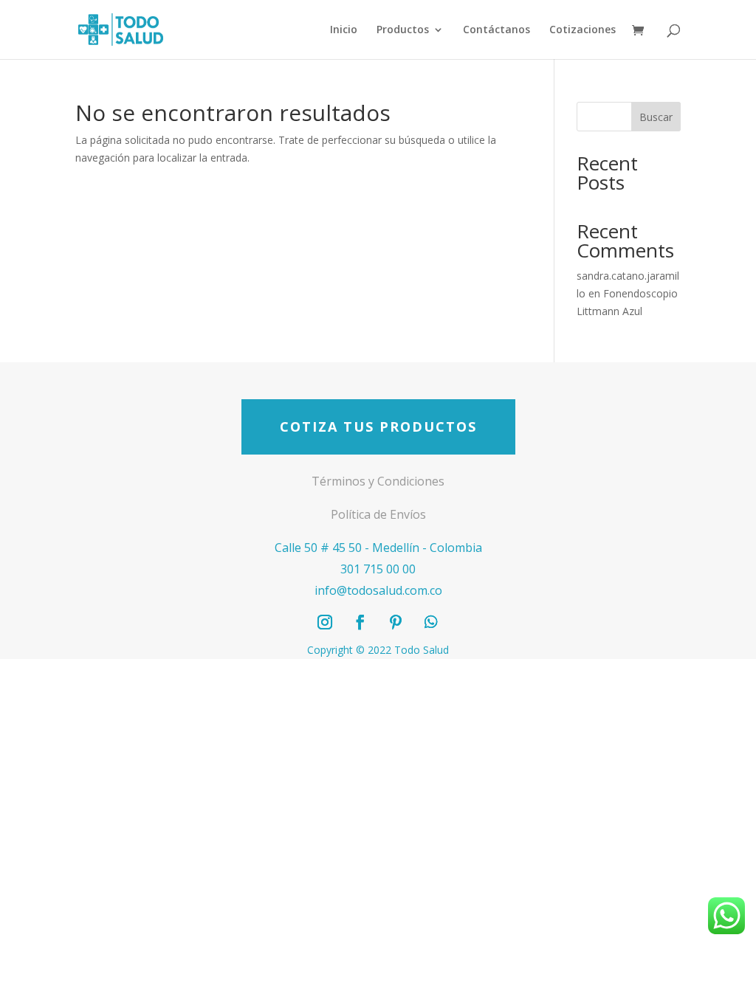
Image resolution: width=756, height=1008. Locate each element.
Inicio (343, 30)
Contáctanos (496, 30)
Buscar (656, 117)
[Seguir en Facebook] (360, 622)
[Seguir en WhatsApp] (431, 622)
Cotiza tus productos (378, 426)
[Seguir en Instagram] (325, 622)
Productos (403, 30)
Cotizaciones (582, 30)
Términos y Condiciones (378, 481)
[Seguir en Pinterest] (395, 622)
